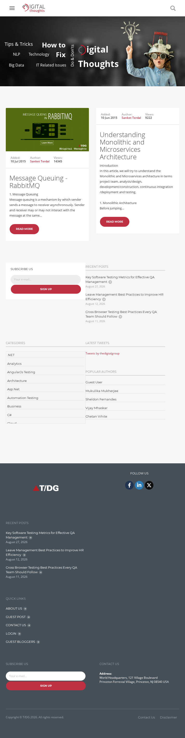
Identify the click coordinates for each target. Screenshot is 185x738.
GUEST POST (16, 617)
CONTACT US (16, 625)
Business (14, 406)
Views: (58, 158)
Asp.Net (13, 389)
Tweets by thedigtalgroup (102, 353)
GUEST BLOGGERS (20, 642)
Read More (24, 229)
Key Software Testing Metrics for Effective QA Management (120, 279)
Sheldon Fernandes (101, 399)
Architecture (17, 381)
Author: (35, 158)
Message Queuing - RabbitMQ (38, 181)
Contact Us (146, 717)
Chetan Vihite (96, 416)
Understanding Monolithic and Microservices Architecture (122, 145)
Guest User (94, 382)
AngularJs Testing (21, 372)
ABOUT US (14, 608)
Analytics (14, 364)
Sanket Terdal (39, 161)
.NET (10, 355)
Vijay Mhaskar (96, 408)
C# (9, 415)
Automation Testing (22, 398)
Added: (15, 158)
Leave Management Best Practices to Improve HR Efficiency (124, 297)
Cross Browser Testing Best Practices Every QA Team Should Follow (121, 314)
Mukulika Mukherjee (102, 391)
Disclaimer (168, 717)
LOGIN (11, 633)
